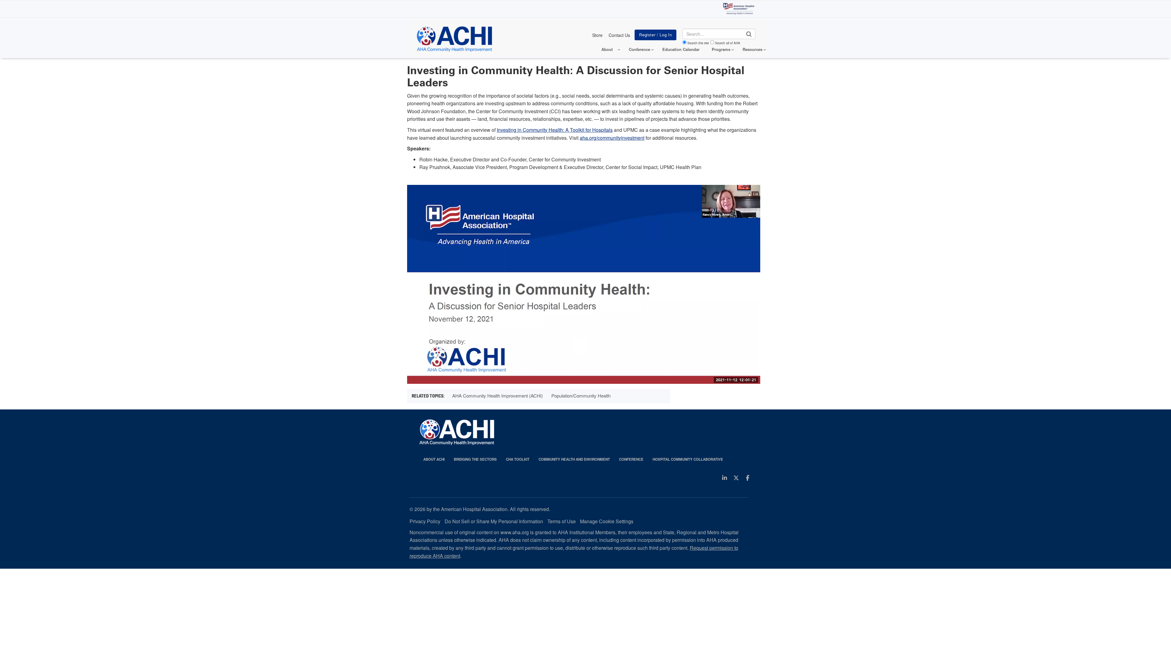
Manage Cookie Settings (606, 521)
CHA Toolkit (517, 459)
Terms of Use (561, 521)
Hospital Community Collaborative (688, 459)
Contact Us (619, 35)
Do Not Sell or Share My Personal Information (494, 521)
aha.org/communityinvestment (612, 137)
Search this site (698, 43)
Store (597, 35)
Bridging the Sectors (475, 459)
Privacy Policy (425, 521)
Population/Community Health (581, 395)
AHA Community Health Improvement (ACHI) (497, 395)
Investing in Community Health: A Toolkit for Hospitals (555, 129)
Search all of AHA (727, 43)
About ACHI (434, 459)
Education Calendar (681, 49)
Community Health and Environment (574, 459)
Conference (631, 459)
